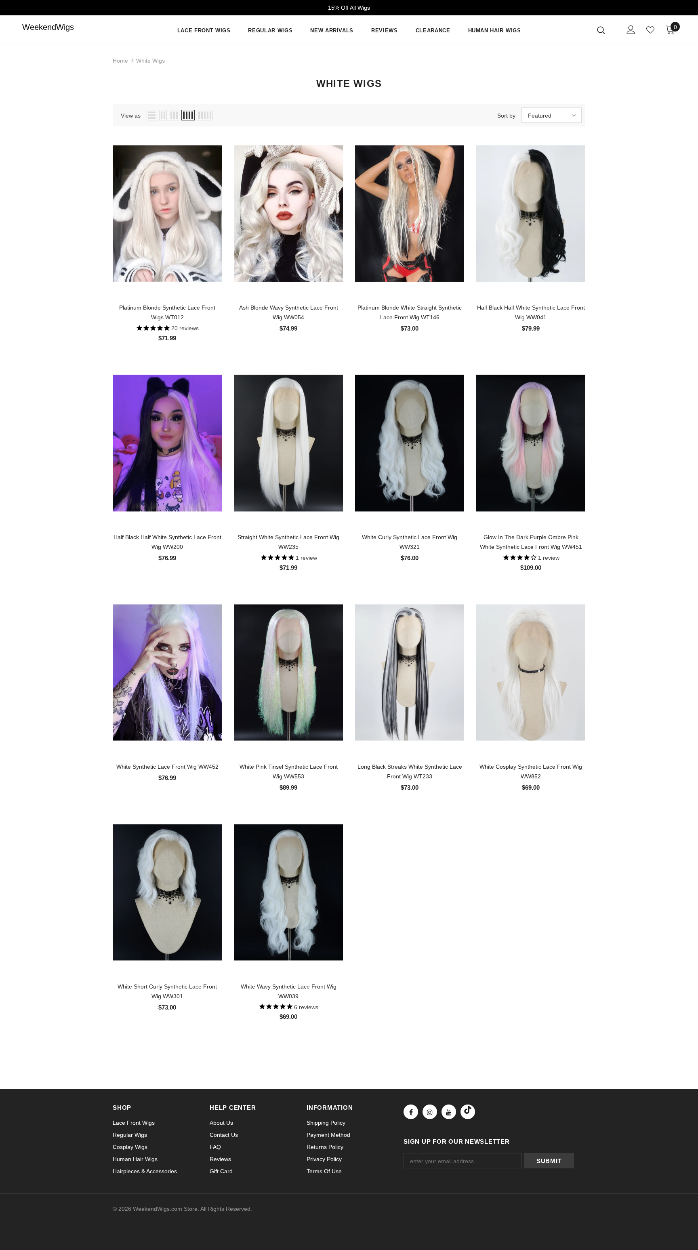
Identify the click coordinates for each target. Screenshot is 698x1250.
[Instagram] (430, 1112)
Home (120, 60)
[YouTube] (449, 1112)
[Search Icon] (606, 30)
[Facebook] (411, 1112)
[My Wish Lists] (650, 30)
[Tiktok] (467, 1112)
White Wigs (150, 60)
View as (131, 115)
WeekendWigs (38, 27)
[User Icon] (631, 29)
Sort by (506, 115)
